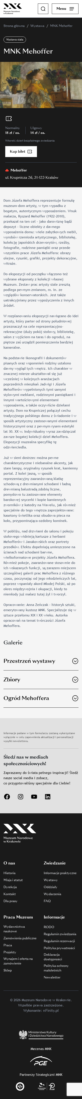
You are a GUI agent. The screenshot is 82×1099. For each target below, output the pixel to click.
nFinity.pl (51, 1010)
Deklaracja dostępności (53, 956)
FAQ (47, 901)
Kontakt (9, 894)
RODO (49, 927)
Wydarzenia (52, 894)
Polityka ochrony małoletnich (56, 968)
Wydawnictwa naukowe (14, 928)
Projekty (9, 952)
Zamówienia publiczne (20, 938)
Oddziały (50, 887)
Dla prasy (10, 901)
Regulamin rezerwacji (59, 941)
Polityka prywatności (59, 948)
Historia (9, 873)
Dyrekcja (10, 887)
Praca (7, 945)
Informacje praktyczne (60, 873)
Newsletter (52, 977)
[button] (41, 661)
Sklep (7, 970)
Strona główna (14, 26)
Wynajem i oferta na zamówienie (18, 961)
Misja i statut (13, 880)
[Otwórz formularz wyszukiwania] (43, 9)
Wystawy (51, 880)
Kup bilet (17, 151)
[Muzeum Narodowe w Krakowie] (12, 8)
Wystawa (37, 26)
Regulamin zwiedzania (60, 934)
